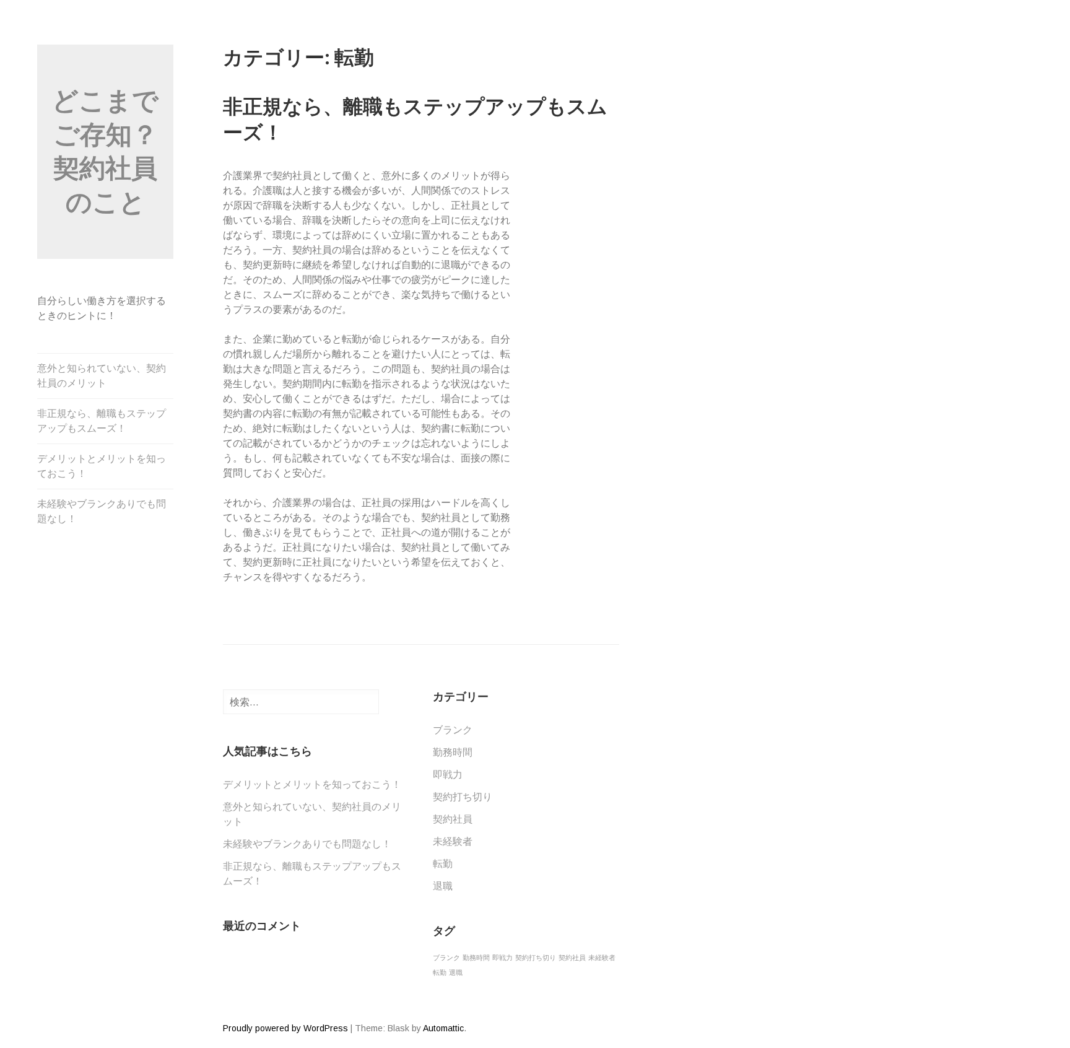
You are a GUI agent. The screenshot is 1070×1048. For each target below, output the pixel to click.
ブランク (452, 730)
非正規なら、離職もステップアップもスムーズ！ (101, 421)
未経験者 (452, 841)
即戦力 (448, 774)
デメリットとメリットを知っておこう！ (101, 466)
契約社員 (452, 819)
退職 (443, 886)
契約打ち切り (462, 797)
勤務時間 (452, 752)
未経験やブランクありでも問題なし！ (101, 511)
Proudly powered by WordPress (285, 1028)
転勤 (443, 863)
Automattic (443, 1028)
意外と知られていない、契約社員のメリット (101, 375)
